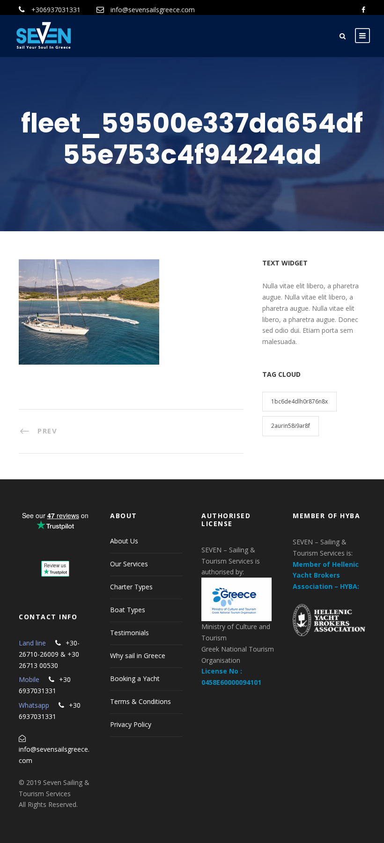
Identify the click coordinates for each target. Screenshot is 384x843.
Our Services (129, 563)
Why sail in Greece (137, 655)
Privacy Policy (130, 724)
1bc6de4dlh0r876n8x (299, 401)
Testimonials (129, 632)
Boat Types (127, 609)
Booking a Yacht (135, 678)
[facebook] (363, 9)
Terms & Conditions (140, 701)
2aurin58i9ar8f (290, 426)
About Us (124, 540)
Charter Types (131, 586)
